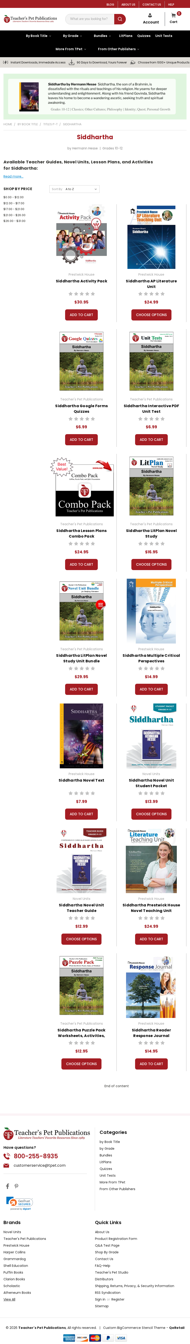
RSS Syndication (107, 1292)
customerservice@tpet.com (40, 1165)
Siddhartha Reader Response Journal (151, 1032)
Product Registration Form (116, 1238)
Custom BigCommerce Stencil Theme (134, 1327)
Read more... (13, 176)
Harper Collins (14, 1252)
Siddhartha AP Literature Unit (151, 283)
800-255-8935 (36, 1156)
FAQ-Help (102, 1265)
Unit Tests (108, 1175)
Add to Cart (81, 314)
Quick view (81, 235)
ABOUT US (128, 5)
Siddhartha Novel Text (81, 780)
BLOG (110, 5)
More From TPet (112, 1182)
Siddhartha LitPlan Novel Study (151, 533)
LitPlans (105, 1162)
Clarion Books (14, 1279)
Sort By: (57, 189)
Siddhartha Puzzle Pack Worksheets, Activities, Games (81, 1035)
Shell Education (15, 1265)
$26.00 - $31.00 (14, 221)
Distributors (104, 1279)
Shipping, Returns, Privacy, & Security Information (134, 1286)
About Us (102, 1232)
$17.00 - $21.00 (13, 209)
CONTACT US (151, 5)
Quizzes (106, 1168)
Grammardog (14, 1259)
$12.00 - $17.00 (13, 203)
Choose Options (151, 314)
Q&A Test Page (107, 1245)
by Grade (107, 1148)
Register (117, 1299)
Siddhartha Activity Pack (81, 281)
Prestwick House (16, 1245)
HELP (171, 5)
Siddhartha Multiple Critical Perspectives (151, 658)
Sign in (100, 1299)
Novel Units (12, 1232)
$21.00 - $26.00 (14, 215)
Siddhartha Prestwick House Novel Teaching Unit (151, 907)
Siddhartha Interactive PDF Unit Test (151, 408)
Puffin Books (13, 1272)
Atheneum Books (17, 1292)
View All (9, 1299)
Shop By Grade (107, 1252)
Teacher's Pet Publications (24, 1238)
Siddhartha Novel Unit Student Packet (151, 783)
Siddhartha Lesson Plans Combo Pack (81, 533)
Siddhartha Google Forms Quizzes (81, 408)
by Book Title (110, 1141)
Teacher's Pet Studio (111, 1272)
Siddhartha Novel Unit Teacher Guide (81, 907)
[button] (20, 1203)
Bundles (106, 1155)
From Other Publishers (117, 1189)
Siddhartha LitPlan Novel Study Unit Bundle (81, 658)
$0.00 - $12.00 (13, 197)
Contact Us (104, 1259)
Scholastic (11, 1286)
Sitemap (102, 1306)
